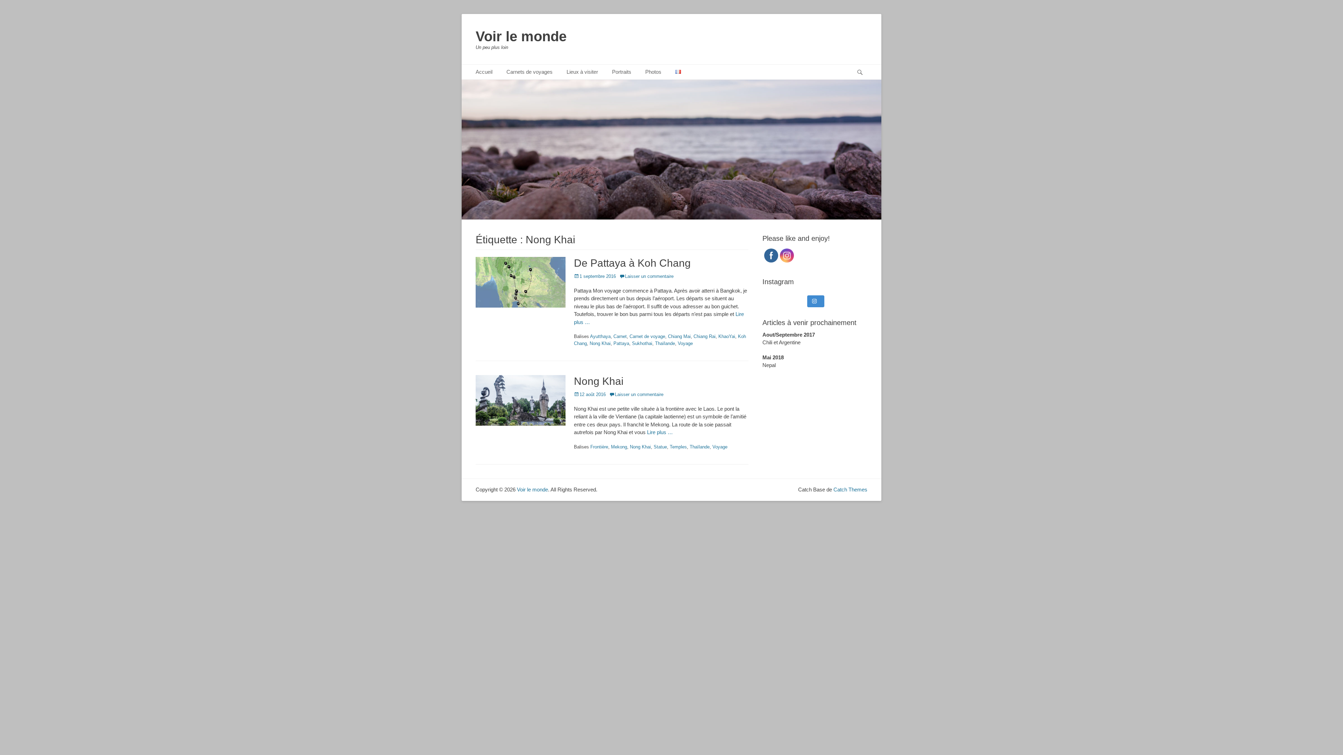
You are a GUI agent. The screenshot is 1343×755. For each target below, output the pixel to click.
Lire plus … (660, 432)
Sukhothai (642, 343)
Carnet (620, 336)
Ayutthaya (600, 336)
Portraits (621, 72)
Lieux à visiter (582, 72)
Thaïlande (665, 343)
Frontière (599, 447)
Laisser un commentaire (649, 276)
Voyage (685, 343)
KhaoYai (726, 336)
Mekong (619, 447)
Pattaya (621, 343)
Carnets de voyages (529, 72)
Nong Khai (600, 343)
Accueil (484, 72)
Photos (653, 72)
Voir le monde (521, 36)
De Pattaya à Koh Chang (632, 263)
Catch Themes (850, 489)
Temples (678, 447)
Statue (660, 447)
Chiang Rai (705, 336)
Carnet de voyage (647, 336)
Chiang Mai (679, 336)
